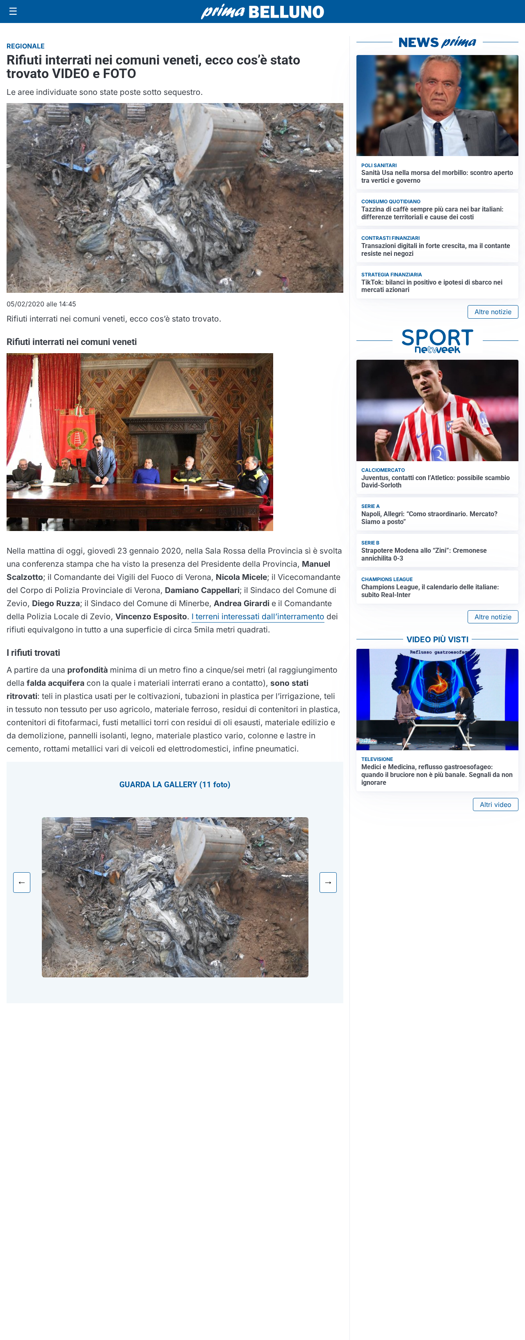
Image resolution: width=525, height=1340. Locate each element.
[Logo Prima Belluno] (262, 11)
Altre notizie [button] (493, 312)
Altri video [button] (495, 804)
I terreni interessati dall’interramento (258, 616)
